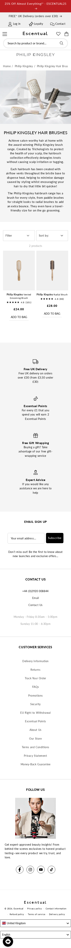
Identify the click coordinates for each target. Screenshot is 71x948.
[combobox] (35, 43)
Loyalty (38, 23)
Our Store (35, 738)
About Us (35, 729)
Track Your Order (35, 678)
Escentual (18, 908)
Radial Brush (52, 294)
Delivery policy (57, 914)
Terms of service (36, 914)
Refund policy (17, 914)
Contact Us (35, 605)
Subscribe (55, 538)
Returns (35, 669)
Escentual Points (35, 721)
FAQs (35, 686)
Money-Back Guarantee (36, 764)
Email (35, 598)
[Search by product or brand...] (61, 43)
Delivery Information (35, 661)
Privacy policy (34, 908)
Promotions (35, 695)
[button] (5, 33)
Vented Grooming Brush (19, 296)
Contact (60, 23)
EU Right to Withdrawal (35, 712)
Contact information (56, 908)
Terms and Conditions (35, 747)
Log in (17, 23)
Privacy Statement (35, 755)
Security (35, 704)
